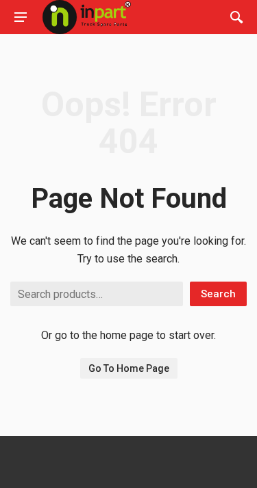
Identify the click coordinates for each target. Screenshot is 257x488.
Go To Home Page (128, 368)
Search (218, 294)
